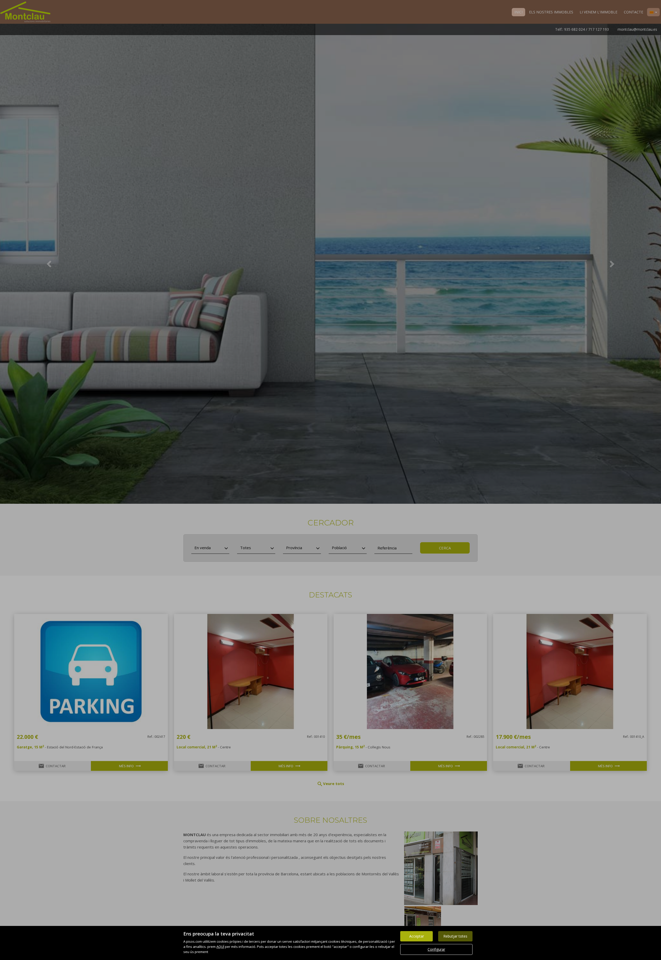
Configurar (436, 949)
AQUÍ (220, 946)
